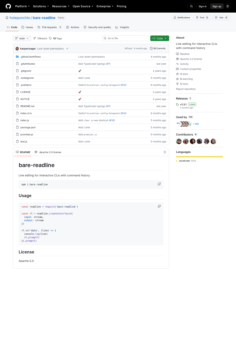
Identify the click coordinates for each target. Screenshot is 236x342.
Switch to (83, 84)
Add (80, 120)
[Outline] (165, 152)
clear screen (91, 120)
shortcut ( (104, 120)
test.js (23, 141)
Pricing (121, 6)
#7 (108, 63)
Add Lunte (84, 77)
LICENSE (25, 91)
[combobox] (127, 38)
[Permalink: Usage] (16, 195)
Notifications (184, 17)
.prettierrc (26, 84)
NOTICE (25, 99)
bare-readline (44, 18)
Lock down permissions (50, 48)
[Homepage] (8, 6)
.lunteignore (27, 77)
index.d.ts (26, 113)
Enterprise (104, 6)
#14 (123, 84)
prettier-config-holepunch (104, 85)
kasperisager (28, 48)
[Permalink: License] (16, 252)
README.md (27, 106)
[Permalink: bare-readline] (16, 165)
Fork (204, 17)
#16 (112, 120)
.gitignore (25, 70)
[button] (159, 184)
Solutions (39, 6)
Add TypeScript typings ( (92, 63)
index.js (24, 120)
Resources (59, 6)
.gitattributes (27, 63)
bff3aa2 (128, 48)
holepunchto (20, 18)
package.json (28, 127)
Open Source (81, 6)
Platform (21, 6)
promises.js (26, 134)
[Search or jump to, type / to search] (191, 6)
